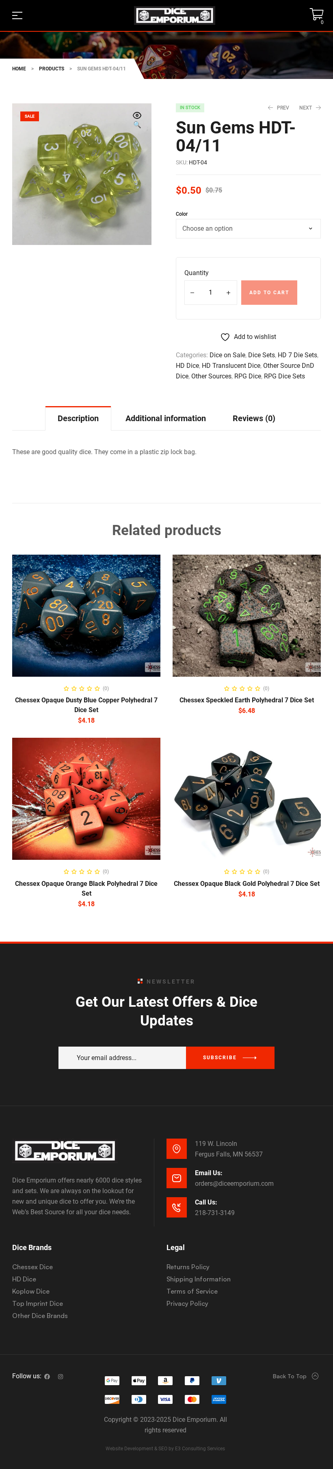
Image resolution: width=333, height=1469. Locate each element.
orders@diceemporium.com (234, 1183)
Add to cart (269, 292)
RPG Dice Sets (284, 376)
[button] (137, 120)
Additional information (165, 418)
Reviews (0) (254, 418)
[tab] (78, 418)
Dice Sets (261, 355)
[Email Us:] (176, 1178)
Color (182, 214)
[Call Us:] (176, 1207)
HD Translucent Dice (231, 365)
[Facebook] (47, 1376)
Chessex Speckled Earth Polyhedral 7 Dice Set (246, 700)
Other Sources (211, 376)
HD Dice (187, 365)
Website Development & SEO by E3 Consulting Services (165, 1449)
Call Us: (206, 1202)
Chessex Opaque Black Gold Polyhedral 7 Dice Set (247, 884)
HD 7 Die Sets (297, 355)
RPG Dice (247, 376)
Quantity (196, 273)
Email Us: (209, 1173)
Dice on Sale (227, 355)
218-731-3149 (215, 1213)
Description (78, 418)
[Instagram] (60, 1376)
